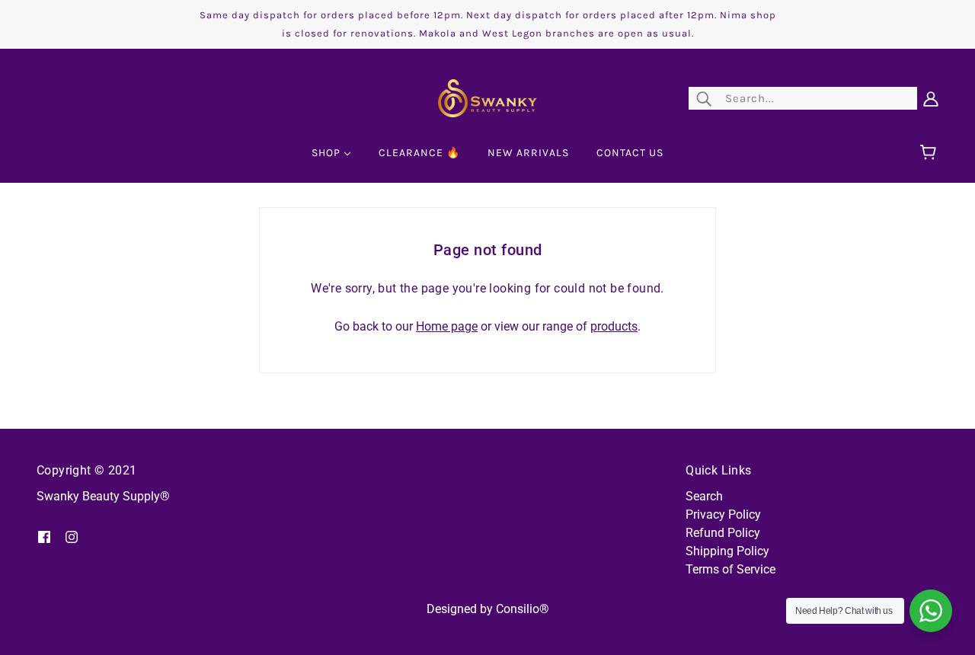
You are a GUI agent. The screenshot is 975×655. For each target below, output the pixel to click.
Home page (447, 326)
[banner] (487, 97)
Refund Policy (723, 533)
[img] (44, 536)
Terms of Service (730, 569)
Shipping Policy (727, 551)
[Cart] (930, 153)
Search (704, 496)
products (614, 326)
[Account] (931, 98)
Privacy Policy (723, 514)
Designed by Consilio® (488, 609)
